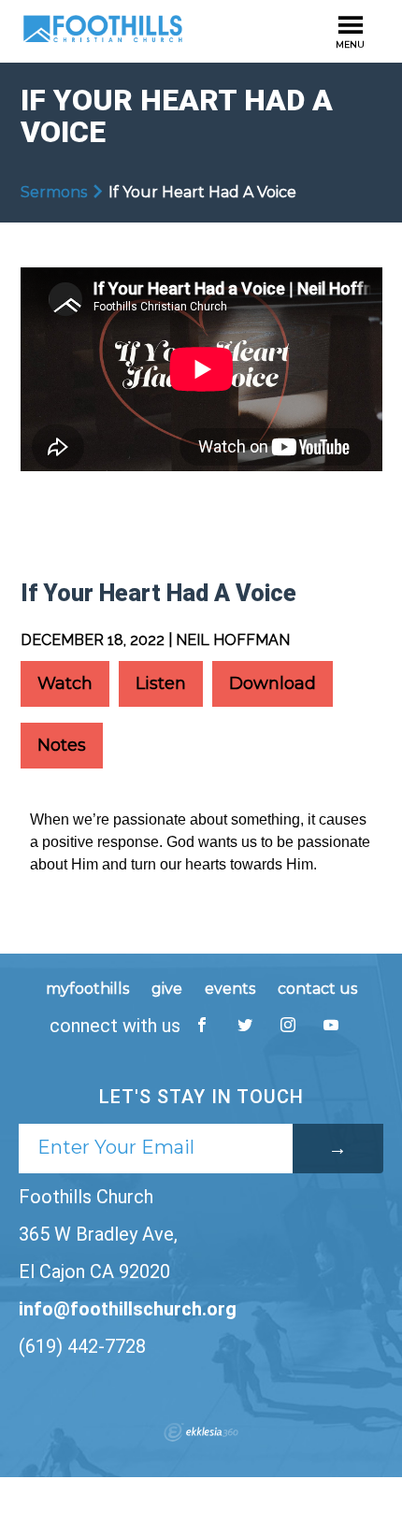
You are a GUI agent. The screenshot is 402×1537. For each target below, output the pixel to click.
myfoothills (87, 989)
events (230, 989)
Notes (61, 745)
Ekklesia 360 (201, 1432)
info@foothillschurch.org (128, 1309)
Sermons (54, 192)
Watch (65, 683)
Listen (161, 683)
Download (272, 683)
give (166, 989)
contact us (317, 989)
